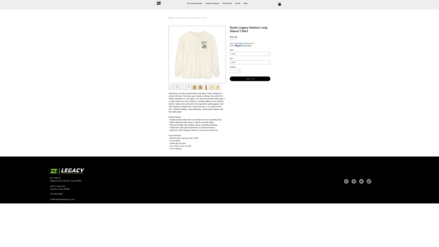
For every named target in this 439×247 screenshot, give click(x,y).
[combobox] (250, 54)
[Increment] (238, 71)
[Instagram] (346, 181)
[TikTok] (369, 181)
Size (232, 58)
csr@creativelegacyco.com (62, 199)
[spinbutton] (235, 71)
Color (232, 50)
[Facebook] (354, 181)
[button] (245, 3)
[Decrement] (231, 71)
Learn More (247, 46)
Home (171, 17)
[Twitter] (361, 181)
